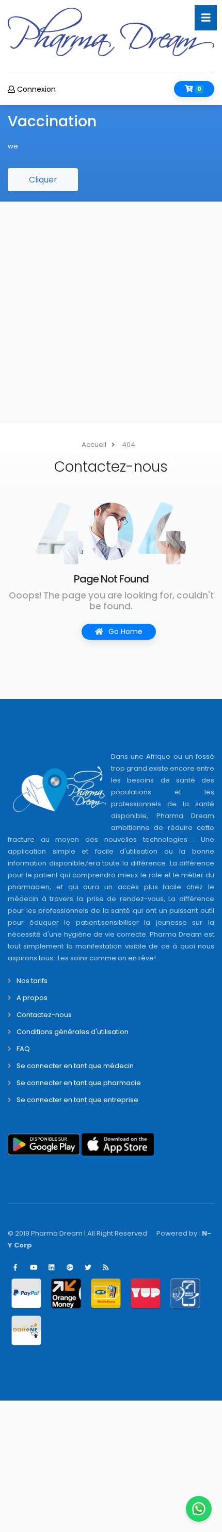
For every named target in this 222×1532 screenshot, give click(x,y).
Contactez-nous (44, 1015)
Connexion (35, 89)
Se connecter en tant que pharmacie (79, 1083)
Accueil (94, 444)
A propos (32, 998)
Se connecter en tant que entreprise (77, 1100)
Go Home (124, 631)
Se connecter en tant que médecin (75, 1066)
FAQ (23, 1049)
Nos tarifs (32, 981)
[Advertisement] (111, 312)
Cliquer (43, 179)
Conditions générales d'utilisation (73, 1032)
